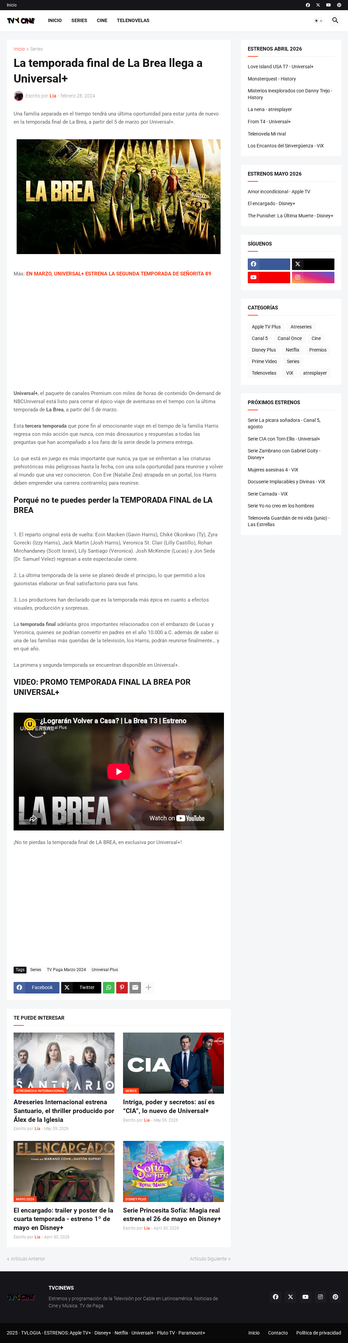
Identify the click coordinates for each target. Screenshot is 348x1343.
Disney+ (102, 1333)
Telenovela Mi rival (267, 134)
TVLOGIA (31, 1333)
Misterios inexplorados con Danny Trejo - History (290, 94)
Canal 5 (260, 338)
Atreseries (301, 326)
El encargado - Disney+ (271, 203)
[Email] (135, 987)
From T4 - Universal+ (269, 121)
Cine (102, 20)
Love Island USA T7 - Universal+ (281, 66)
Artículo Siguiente (208, 1258)
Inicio (12, 5)
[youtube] (328, 5)
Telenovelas (133, 20)
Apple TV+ (80, 1333)
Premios (318, 350)
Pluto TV (166, 1333)
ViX (289, 373)
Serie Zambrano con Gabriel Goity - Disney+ (284, 454)
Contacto (278, 1333)
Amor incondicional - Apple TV (279, 191)
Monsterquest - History (272, 79)
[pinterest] (339, 5)
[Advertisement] (119, 333)
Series (79, 20)
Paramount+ (191, 1333)
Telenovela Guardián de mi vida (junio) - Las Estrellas (289, 521)
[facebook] (308, 5)
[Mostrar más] (148, 987)
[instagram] (313, 277)
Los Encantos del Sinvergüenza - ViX (286, 145)
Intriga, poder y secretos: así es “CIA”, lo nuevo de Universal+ (169, 1106)
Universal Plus (105, 969)
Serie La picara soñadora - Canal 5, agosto (284, 423)
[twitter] (318, 5)
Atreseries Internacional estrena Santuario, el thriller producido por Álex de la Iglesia (64, 1110)
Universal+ (143, 1333)
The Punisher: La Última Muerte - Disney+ (290, 215)
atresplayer (315, 373)
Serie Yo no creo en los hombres (281, 505)
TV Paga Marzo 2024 (66, 969)
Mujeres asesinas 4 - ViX (273, 469)
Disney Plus (264, 350)
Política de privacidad (318, 1333)
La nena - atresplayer (270, 109)
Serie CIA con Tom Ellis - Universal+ (284, 439)
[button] (319, 20)
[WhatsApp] (109, 987)
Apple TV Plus (266, 326)
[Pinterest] (122, 987)
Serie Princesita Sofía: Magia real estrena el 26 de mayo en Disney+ (172, 1214)
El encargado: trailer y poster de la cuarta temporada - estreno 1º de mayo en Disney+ (63, 1219)
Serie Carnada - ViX (268, 494)
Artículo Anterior (28, 1258)
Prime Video (264, 361)
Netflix (292, 350)
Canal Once (290, 338)
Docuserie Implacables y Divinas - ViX (286, 481)
